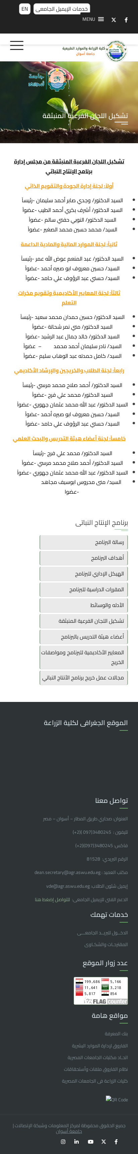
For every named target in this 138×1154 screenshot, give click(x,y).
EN (24, 9)
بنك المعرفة (116, 1033)
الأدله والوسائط (107, 605)
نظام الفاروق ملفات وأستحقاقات (96, 1069)
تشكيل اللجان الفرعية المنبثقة (91, 621)
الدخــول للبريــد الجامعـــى (102, 932)
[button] (88, 19)
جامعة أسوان (69, 1131)
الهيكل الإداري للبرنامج (99, 573)
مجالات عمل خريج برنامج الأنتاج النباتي (83, 677)
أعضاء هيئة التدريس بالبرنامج (92, 636)
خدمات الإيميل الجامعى (62, 9)
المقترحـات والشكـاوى (106, 944)
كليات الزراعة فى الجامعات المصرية (95, 1081)
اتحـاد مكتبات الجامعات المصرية (98, 1057)
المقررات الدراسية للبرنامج (96, 589)
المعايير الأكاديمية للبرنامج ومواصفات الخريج (82, 657)
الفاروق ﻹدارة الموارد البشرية (100, 1045)
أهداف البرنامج (107, 558)
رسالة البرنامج (109, 542)
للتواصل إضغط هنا (53, 899)
